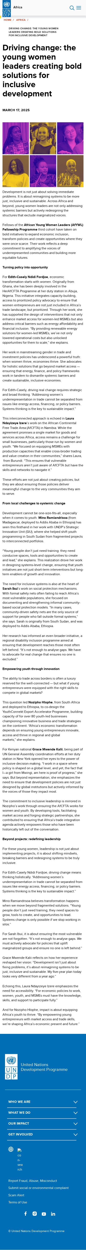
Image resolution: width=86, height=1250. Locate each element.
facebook (25, 1214)
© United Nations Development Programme (36, 1231)
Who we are (19, 1101)
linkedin (53, 1214)
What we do (19, 1112)
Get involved (20, 1134)
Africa (17, 7)
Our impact (18, 1123)
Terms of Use (17, 1202)
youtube (44, 1214)
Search (72, 8)
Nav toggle (78, 8)
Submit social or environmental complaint (38, 1187)
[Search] (20, 1160)
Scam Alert (16, 1195)
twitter (16, 1214)
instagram (35, 1214)
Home (7, 19)
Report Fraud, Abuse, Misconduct (32, 1180)
